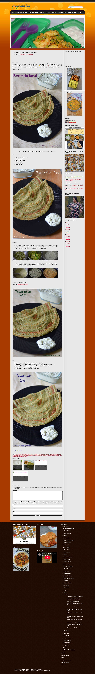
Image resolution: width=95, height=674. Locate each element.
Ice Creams (66, 585)
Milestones (53, 12)
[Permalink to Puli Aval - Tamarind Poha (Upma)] (20, 471)
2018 (68, 234)
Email (14, 508)
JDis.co (40, 670)
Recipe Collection (66, 526)
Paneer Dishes (67, 559)
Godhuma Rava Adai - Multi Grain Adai (74, 619)
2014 (68, 243)
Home (12, 0)
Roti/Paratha (66, 545)
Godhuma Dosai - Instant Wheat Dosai (74, 622)
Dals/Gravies (67, 633)
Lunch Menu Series (68, 571)
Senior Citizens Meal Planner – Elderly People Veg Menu (26, 12)
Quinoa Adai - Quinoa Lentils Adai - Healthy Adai (75, 604)
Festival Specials (65, 655)
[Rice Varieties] (74, 79)
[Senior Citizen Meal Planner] (74, 138)
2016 (68, 239)
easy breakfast (18, 454)
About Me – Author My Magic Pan (74, 12)
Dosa (49, 65)
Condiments (66, 635)
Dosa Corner (22, 54)
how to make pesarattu (35, 454)
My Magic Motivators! (61, 12)
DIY (63, 657)
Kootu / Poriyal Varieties (69, 578)
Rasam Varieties (67, 549)
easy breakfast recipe (26, 454)
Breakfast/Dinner (67, 640)
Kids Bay (66, 580)
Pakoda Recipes (67, 561)
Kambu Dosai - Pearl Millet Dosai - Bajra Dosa (74, 613)
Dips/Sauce (66, 630)
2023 (67, 222)
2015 (68, 241)
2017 (68, 236)
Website (14, 511)
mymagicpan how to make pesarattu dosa (28, 455)
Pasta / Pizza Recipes (68, 556)
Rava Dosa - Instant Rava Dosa (72, 601)
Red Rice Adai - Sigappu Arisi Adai (73, 598)
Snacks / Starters (67, 537)
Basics (65, 647)
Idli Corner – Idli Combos (45, 12)
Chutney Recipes (67, 637)
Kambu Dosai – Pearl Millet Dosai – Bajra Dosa (74, 177)
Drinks (65, 592)
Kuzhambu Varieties (68, 575)
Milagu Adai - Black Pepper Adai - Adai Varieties (74, 610)
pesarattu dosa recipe (22, 456)
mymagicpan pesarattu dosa (43, 455)
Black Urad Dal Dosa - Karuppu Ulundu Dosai (74, 625)
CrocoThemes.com (34, 670)
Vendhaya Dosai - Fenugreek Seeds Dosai (75, 596)
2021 (68, 227)
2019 (68, 232)
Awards (63, 664)
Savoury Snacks (67, 542)
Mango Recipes (67, 568)
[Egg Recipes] (21, 570)
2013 (68, 246)
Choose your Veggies (66, 660)
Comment (15, 490)
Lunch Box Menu (67, 573)
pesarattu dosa (52, 455)
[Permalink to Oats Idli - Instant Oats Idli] (41, 460)
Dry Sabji (66, 590)
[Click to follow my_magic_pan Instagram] (74, 207)
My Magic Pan (24, 669)
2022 (67, 224)
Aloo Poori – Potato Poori (75, 182)
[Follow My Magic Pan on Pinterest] (24, 543)
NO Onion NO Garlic (68, 566)
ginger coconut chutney (23, 284)
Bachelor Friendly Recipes (69, 649)
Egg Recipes (67, 587)
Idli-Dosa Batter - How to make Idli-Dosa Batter (74, 617)
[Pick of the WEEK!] (48, 537)
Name (14, 504)
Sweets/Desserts (67, 530)
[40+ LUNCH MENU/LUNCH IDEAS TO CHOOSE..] (74, 171)
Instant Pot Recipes (68, 583)
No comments (30, 54)
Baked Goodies (65, 662)
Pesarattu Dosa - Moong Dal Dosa (73, 607)
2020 (68, 229)
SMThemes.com (22, 670)
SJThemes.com (47, 670)
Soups (65, 535)
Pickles (65, 554)
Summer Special (67, 533)
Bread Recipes (67, 642)
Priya (67, 182)
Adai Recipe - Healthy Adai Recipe (73, 627)
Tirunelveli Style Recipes (69, 528)
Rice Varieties (67, 547)
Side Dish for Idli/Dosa (68, 540)
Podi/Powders (67, 552)
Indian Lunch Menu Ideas (17, 15)
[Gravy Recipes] (74, 104)
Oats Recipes (67, 564)
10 (81, 46)
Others (63, 652)
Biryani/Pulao (67, 645)
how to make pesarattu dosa (46, 454)
